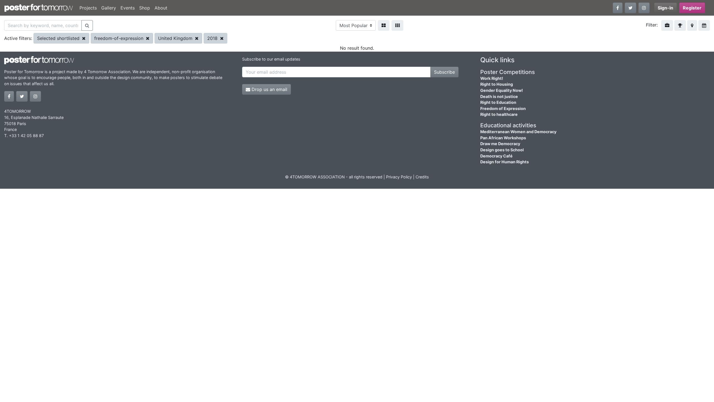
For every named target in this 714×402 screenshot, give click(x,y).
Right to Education (498, 102)
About (161, 8)
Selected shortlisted (59, 38)
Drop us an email (268, 89)
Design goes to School (502, 149)
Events (127, 8)
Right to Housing (496, 84)
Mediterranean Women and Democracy (518, 131)
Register (692, 8)
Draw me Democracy (500, 143)
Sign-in (665, 8)
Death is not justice (499, 96)
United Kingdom (176, 38)
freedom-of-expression (119, 38)
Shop (144, 8)
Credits (422, 176)
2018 (213, 38)
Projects (88, 8)
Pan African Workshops (503, 137)
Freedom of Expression (503, 108)
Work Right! (491, 78)
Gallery (108, 8)
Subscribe (444, 72)
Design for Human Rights (504, 161)
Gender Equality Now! (501, 90)
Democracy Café (496, 156)
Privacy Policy (399, 176)
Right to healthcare (499, 114)
